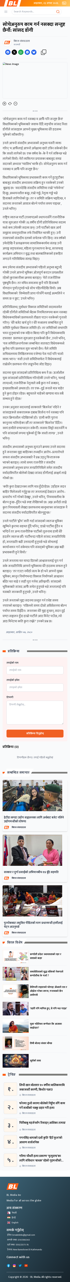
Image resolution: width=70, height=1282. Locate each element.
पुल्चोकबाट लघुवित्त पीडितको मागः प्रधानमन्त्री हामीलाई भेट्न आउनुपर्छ (33, 925)
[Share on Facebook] (7, 52)
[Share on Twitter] (14, 52)
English (15, 1222)
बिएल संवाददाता (19, 827)
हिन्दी (14, 1218)
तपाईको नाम (12, 663)
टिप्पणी (10, 697)
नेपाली (14, 1213)
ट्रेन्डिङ (12, 1074)
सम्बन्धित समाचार (18, 772)
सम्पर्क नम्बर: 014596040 (18, 1240)
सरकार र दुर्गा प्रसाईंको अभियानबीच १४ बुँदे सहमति (31, 872)
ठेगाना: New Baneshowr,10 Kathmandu (24, 1249)
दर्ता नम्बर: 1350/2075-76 (18, 1245)
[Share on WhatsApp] (20, 52)
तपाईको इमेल (13, 680)
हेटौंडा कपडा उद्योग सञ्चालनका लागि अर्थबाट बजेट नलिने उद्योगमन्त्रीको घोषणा (34, 819)
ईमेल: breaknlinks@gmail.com (21, 1235)
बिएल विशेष (15, 942)
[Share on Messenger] (27, 52)
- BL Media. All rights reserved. (45, 1277)
